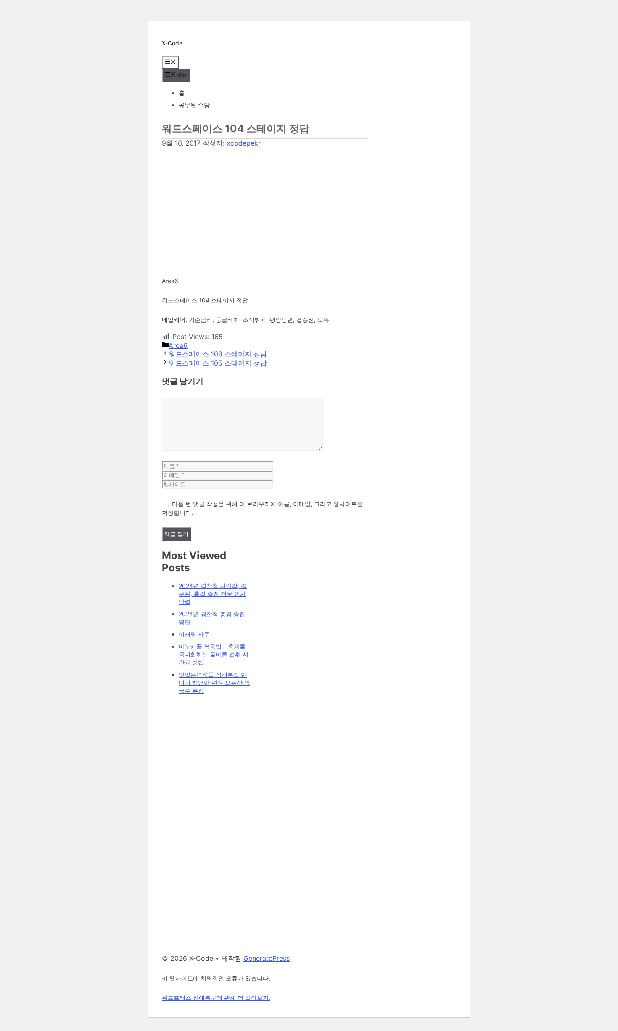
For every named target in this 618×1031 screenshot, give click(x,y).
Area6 (178, 345)
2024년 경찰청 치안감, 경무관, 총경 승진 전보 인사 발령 (213, 593)
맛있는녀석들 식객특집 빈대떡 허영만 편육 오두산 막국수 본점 (214, 682)
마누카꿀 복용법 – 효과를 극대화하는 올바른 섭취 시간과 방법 (213, 654)
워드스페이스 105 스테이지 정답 (218, 363)
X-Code (172, 43)
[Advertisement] (265, 207)
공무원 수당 (194, 105)
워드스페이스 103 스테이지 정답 (218, 354)
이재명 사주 (194, 634)
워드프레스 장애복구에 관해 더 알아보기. (216, 997)
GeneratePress (266, 958)
